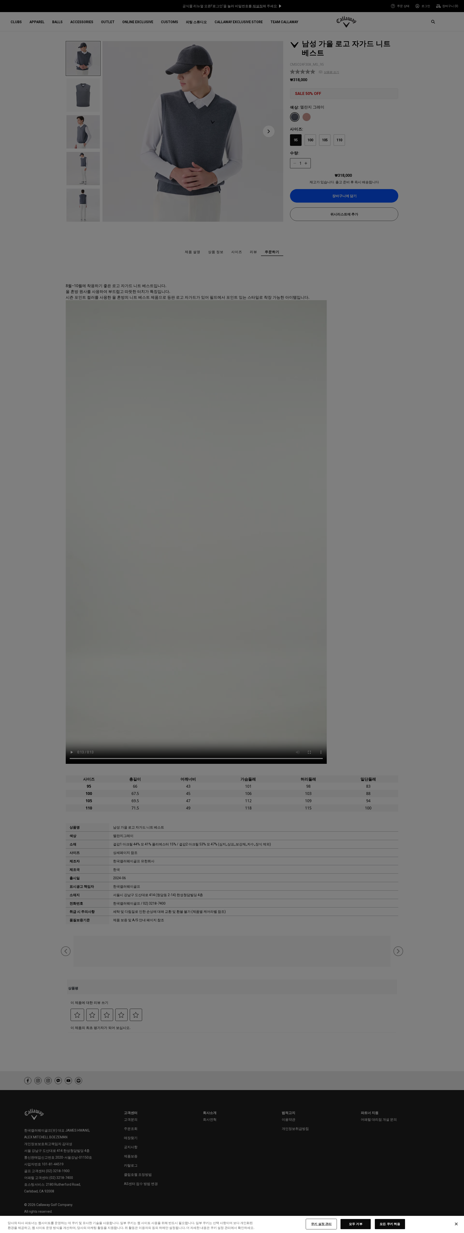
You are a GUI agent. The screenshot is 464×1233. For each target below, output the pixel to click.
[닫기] (456, 1224)
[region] (232, 1224)
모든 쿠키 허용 (390, 1224)
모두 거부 (355, 1224)
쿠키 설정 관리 (321, 1224)
